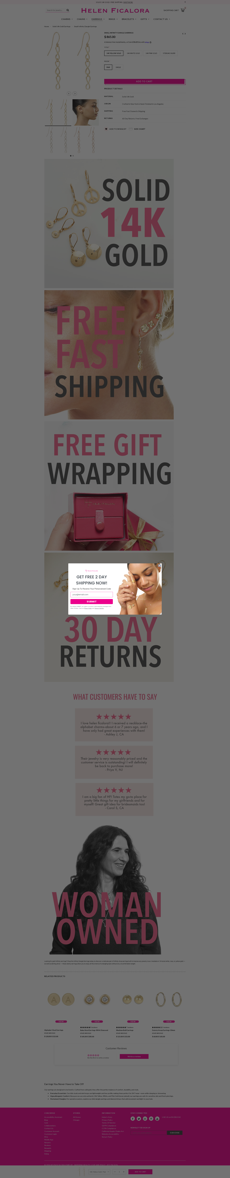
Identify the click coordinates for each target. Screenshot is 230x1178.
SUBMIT (92, 601)
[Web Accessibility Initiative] (1, 1175)
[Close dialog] (159, 565)
